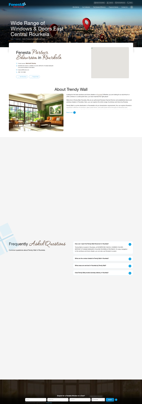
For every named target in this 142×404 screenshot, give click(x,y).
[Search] (131, 7)
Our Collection (86, 7)
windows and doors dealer (87, 251)
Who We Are (76, 7)
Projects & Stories (113, 7)
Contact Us (124, 7)
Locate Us (18, 39)
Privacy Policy (49, 402)
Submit (110, 399)
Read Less (69, 112)
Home (12, 39)
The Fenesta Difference (99, 7)
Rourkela (99, 94)
